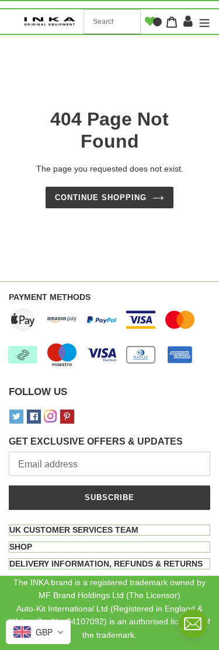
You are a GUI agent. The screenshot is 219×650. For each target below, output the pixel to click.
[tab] (109, 530)
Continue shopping (101, 197)
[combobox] (112, 21)
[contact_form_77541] (192, 623)
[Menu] (203, 22)
